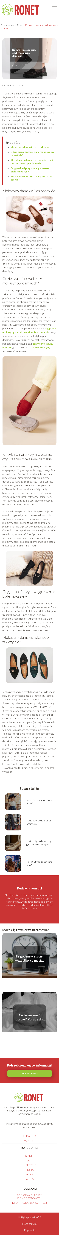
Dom (29, 1160)
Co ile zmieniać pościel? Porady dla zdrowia (29, 1017)
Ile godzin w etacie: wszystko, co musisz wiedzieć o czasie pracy (29, 958)
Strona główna (8, 25)
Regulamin (29, 1230)
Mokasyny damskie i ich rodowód (30, 146)
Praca (29, 1174)
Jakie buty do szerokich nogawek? (38, 822)
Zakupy (29, 1178)
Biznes (29, 1155)
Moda (20, 25)
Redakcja (29, 1135)
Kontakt (29, 1140)
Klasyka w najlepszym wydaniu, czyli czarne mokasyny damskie (32, 161)
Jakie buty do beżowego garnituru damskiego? (39, 842)
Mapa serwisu (29, 1223)
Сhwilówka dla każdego (29, 1202)
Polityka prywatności (29, 1217)
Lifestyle (29, 1164)
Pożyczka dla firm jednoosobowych (29, 1197)
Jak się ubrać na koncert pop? (39, 863)
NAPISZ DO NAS (30, 1073)
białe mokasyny (41, 347)
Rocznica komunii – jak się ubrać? (39, 801)
